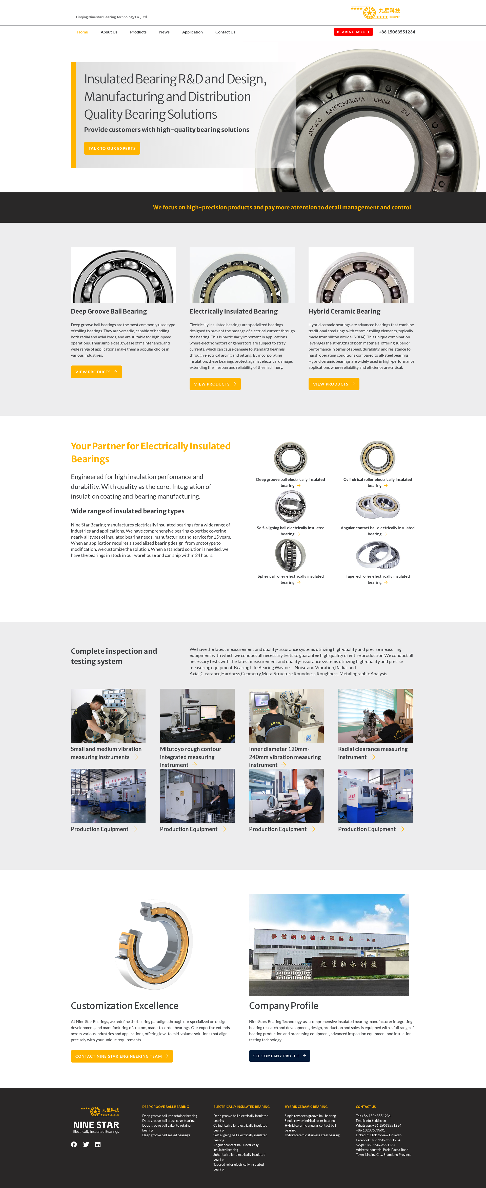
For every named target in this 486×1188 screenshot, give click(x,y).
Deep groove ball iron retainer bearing (169, 1116)
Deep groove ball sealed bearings (166, 1135)
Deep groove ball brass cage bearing (168, 1121)
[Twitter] (86, 1144)
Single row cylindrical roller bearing (310, 1121)
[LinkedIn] (97, 1144)
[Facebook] (74, 1144)
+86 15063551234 (376, 1116)
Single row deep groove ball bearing (310, 1116)
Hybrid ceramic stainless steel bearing (312, 1135)
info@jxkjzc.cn (376, 1121)
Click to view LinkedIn (385, 1135)
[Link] (361, 13)
